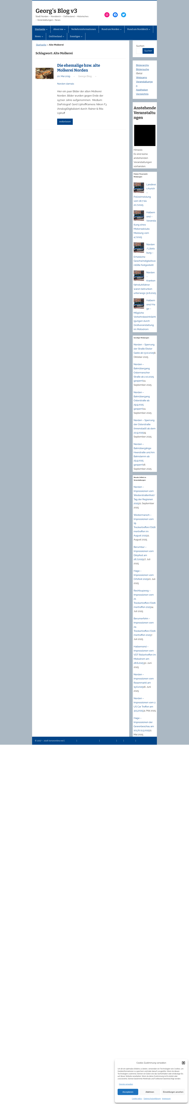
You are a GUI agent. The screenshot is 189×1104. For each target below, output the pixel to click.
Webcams (141, 77)
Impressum (166, 1099)
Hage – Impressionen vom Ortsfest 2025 (144, 575)
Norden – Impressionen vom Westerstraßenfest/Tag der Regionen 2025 (144, 495)
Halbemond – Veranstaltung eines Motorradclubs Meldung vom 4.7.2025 (145, 224)
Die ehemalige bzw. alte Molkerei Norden (78, 67)
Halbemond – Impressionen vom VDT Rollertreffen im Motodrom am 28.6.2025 (145, 654)
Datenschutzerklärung (152, 1099)
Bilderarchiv (142, 65)
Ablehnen (150, 1092)
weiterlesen (65, 121)
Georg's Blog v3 (56, 10)
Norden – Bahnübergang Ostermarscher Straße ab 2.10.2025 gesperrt (144, 372)
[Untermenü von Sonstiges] (81, 36)
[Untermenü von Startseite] (47, 29)
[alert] (145, 145)
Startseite (41, 44)
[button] (183, 1062)
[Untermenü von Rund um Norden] (121, 29)
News (120, 740)
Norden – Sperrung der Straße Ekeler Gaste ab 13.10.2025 (144, 348)
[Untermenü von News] (42, 36)
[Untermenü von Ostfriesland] (63, 36)
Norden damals (65, 83)
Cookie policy (137, 1099)
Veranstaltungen (108, 740)
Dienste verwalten (126, 1084)
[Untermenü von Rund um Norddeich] (149, 29)
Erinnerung (129, 740)
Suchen (140, 45)
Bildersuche (142, 69)
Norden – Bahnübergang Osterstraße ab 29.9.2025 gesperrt (142, 400)
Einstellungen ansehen (173, 1092)
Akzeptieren (127, 1092)
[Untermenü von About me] (65, 29)
